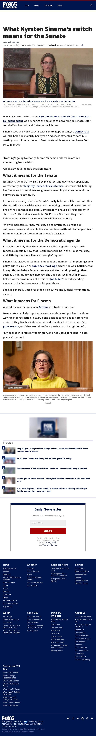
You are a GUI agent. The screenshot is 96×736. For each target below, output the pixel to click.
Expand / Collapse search (91, 5)
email (92, 718)
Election (78, 577)
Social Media (80, 641)
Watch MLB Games (11, 681)
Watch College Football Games (9, 676)
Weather (32, 564)
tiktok (87, 718)
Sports (5, 588)
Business (6, 591)
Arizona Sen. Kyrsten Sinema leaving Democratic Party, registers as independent (39, 101)
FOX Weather (32, 585)
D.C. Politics (79, 568)
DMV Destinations (34, 619)
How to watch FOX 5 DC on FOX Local (11, 626)
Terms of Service (49, 545)
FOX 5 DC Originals (56, 614)
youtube (68, 718)
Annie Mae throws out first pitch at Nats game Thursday (44, 458)
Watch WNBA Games (11, 702)
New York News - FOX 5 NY (60, 569)
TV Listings (7, 616)
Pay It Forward (33, 622)
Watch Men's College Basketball (11, 693)
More (60, 5)
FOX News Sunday (10, 603)
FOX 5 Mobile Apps (82, 639)
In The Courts (56, 636)
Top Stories (7, 606)
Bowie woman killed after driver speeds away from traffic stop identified (52, 468)
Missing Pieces (57, 650)
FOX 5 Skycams (33, 571)
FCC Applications (81, 650)
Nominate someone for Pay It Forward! (35, 626)
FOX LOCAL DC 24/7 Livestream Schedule (11, 631)
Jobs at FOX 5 (80, 656)
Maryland (6, 574)
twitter (78, 718)
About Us (80, 612)
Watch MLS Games (10, 705)
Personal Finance (10, 600)
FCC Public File (81, 647)
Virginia (6, 571)
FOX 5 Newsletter (82, 636)
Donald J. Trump (81, 583)
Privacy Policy (50, 543)
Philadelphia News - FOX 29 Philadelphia (59, 574)
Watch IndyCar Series (11, 689)
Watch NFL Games (10, 672)
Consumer (7, 594)
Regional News (59, 564)
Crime (5, 585)
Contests (78, 644)
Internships (79, 653)
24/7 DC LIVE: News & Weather (12, 578)
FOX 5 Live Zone (57, 639)
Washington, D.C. (10, 568)
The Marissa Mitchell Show (59, 620)
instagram (82, 718)
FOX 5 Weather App (35, 582)
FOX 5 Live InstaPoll (83, 616)
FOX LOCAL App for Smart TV (83, 625)
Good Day (32, 612)
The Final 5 (55, 630)
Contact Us (79, 630)
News (6, 564)
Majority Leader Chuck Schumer (43, 186)
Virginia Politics (81, 574)
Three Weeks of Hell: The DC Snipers (59, 646)
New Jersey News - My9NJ (58, 579)
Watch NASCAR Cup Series (11, 685)
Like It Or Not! (56, 627)
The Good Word (57, 642)
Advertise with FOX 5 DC (83, 620)
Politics (79, 564)
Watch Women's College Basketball (10, 698)
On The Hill (55, 633)
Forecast (30, 568)
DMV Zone (55, 624)
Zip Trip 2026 (32, 630)
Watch (6, 612)
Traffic (29, 574)
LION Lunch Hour (34, 616)
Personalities (80, 633)
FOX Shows (7, 622)
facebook (73, 718)
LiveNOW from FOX (11, 619)
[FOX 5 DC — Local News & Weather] (11, 5)
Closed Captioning (82, 659)
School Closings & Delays (34, 578)
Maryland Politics (82, 571)
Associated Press (9, 45)
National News (9, 582)
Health (5, 597)
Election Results (81, 580)
